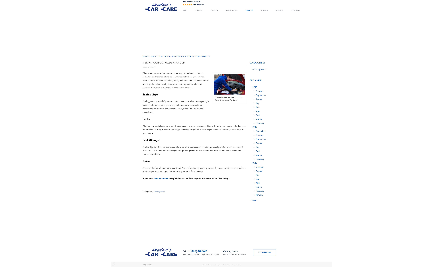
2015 (254, 163)
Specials (279, 10)
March (259, 119)
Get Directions (264, 252)
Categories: (257, 62)
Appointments (231, 10)
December (260, 131)
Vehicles (214, 10)
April (258, 115)
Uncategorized (159, 192)
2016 (254, 127)
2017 (254, 87)
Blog (167, 56)
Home (185, 10)
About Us (249, 10)
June (258, 107)
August (259, 99)
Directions (295, 10)
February (260, 123)
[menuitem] (185, 10)
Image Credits (147, 265)
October (260, 91)
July (257, 103)
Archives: (256, 80)
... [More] (253, 200)
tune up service (161, 178)
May (258, 111)
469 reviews (198, 4)
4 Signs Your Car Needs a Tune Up (191, 56)
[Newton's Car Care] (161, 7)
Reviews (264, 10)
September (261, 95)
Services (198, 10)
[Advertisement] (221, 33)
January (259, 195)
